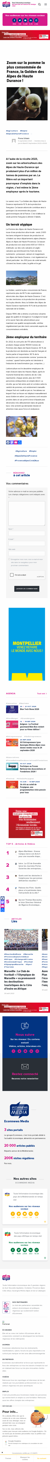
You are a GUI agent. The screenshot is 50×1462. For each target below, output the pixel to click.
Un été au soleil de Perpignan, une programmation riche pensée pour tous (33, 788)
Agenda (6, 1345)
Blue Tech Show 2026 (29, 709)
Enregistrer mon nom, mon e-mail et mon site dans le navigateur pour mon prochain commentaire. (27, 562)
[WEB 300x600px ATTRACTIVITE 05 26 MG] (27, 644)
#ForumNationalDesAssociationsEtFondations (27, 760)
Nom (10, 529)
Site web (11, 549)
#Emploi (23, 131)
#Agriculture (12, 131)
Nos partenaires (20, 1302)
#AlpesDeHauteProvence (17, 134)
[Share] (2, 910)
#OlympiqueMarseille (14, 964)
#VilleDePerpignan (25, 779)
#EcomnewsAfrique (13, 962)
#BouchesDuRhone (12, 954)
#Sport (29, 964)
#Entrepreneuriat (14, 736)
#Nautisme (24, 703)
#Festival (10, 779)
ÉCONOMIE (7, 1330)
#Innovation (11, 703)
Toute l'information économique (24, 4)
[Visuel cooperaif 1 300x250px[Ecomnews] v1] (27, 823)
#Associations (12, 757)
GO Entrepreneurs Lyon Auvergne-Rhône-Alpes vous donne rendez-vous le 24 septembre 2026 (32, 746)
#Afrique (8, 959)
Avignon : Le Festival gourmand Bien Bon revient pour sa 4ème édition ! (32, 727)
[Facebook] (2, 898)
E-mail (11, 539)
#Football (28, 962)
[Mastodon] (2, 902)
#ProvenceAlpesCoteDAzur (27, 461)
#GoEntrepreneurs (32, 736)
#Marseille (28, 954)
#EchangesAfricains (24, 959)
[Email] (2, 906)
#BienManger (12, 718)
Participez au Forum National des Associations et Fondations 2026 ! (33, 769)
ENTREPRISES (8, 1359)
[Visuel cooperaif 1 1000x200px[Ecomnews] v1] (25, 35)
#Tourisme (9, 967)
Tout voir (41, 694)
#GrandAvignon (28, 718)
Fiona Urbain (23, 138)
